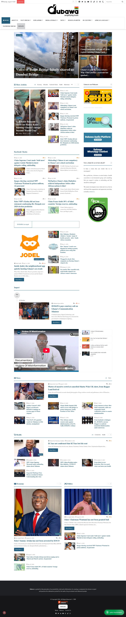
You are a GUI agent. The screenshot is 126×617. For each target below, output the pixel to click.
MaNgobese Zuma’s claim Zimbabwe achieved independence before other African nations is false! (68, 129)
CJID (74, 599)
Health (60, 84)
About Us (15, 20)
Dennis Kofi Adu (54, 384)
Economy (39, 84)
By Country (87, 20)
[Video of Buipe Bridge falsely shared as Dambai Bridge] (46, 55)
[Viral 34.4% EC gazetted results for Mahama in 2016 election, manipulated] (19, 420)
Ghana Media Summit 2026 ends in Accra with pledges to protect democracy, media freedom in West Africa (69, 408)
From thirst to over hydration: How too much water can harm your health (102, 464)
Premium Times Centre (89, 107)
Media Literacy (51, 20)
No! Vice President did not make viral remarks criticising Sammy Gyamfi (44, 2)
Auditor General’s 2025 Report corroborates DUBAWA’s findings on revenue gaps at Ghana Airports (33, 409)
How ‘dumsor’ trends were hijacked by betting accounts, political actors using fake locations (69, 249)
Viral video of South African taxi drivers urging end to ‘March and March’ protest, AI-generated (42, 558)
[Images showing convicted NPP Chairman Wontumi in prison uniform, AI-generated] (53, 116)
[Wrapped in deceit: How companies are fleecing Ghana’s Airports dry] (53, 259)
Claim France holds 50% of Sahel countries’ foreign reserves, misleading (62, 202)
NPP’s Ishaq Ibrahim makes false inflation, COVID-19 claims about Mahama (68, 464)
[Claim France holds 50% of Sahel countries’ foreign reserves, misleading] (53, 210)
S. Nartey (20, 133)
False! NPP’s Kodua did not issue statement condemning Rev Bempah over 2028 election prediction (69, 142)
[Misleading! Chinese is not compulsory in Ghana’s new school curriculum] (53, 105)
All (35, 84)
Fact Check (19, 35)
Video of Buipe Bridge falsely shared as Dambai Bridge (45, 72)
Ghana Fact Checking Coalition (57, 441)
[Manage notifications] (4, 612)
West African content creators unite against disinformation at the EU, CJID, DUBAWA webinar (68, 423)
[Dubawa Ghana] (63, 10)
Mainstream (66, 84)
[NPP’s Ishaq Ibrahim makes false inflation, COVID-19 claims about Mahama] (53, 462)
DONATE (21, 26)
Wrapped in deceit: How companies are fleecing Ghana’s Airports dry (69, 261)
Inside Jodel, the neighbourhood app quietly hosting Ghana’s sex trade (29, 267)
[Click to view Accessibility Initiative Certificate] (63, 603)
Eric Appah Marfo (20, 538)
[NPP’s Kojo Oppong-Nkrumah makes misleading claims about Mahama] (19, 462)
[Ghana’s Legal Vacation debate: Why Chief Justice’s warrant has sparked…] (95, 66)
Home (6, 20)
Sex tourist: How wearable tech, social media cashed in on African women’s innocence (69, 271)
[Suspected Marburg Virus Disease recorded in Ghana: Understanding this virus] (19, 473)
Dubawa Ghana (98, 107)
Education (45, 84)
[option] (63, 55)
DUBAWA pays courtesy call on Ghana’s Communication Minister (65, 309)
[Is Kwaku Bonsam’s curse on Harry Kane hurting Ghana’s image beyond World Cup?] (29, 113)
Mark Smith (18, 263)
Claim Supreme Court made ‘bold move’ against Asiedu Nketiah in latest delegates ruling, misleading (68, 96)
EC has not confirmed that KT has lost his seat (67, 443)
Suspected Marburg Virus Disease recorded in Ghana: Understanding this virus (34, 475)
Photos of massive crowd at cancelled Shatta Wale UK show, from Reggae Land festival (79, 388)
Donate (63, 607)
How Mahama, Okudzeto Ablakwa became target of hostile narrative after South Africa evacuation (69, 237)
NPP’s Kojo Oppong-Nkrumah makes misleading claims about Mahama (34, 464)
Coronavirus (98, 434)
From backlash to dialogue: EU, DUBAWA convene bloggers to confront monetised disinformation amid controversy (102, 424)
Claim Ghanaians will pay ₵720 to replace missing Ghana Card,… (95, 50)
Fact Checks (25, 20)
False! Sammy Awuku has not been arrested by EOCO (37, 540)
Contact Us (68, 610)
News (62, 20)
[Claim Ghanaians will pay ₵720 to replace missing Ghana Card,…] (95, 43)
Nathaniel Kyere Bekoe (58, 303)
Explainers (37, 20)
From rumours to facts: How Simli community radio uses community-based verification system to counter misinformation (103, 409)
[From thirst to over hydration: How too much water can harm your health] (87, 462)
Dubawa (61, 610)
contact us (91, 191)
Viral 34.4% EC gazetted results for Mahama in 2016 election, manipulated (34, 422)
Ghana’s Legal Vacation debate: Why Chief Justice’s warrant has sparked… (94, 72)
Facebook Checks (9, 26)
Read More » (19, 279)
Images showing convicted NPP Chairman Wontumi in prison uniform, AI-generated (69, 118)
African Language (101, 20)
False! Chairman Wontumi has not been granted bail (86, 519)
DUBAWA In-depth (74, 20)
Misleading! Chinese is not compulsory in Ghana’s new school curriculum (68, 107)
